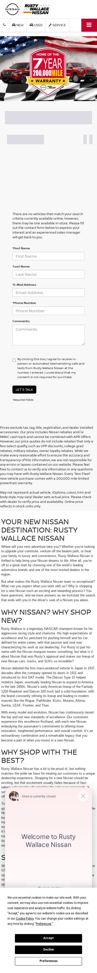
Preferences (49, 961)
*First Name (21, 248)
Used (38, 25)
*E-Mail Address (24, 284)
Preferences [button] (43, 924)
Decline (48, 949)
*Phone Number (24, 303)
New (19, 25)
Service (59, 25)
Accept (48, 938)
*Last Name (21, 266)
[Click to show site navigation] (89, 25)
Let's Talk (24, 389)
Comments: (21, 321)
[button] (4, 25)
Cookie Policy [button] (25, 918)
